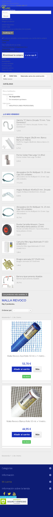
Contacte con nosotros (10, 3)
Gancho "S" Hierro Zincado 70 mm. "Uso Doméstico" (33, 121)
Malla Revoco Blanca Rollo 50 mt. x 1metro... (26, 421)
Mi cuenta (7, 481)
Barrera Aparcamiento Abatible (29, 276)
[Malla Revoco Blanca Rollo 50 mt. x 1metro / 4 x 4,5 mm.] (26, 401)
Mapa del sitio (7, 70)
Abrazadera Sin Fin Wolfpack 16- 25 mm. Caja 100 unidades (33, 208)
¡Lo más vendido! (11, 114)
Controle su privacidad (8, 497)
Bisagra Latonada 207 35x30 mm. (31, 259)
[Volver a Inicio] (4, 76)
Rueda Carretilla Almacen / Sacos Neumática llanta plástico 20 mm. (30, 225)
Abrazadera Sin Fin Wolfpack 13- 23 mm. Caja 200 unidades (33, 173)
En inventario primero (17, 99)
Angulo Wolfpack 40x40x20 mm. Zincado (33, 189)
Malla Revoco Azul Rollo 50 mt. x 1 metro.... (26, 355)
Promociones (7, 66)
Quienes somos (7, 68)
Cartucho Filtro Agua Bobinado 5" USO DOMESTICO (32, 242)
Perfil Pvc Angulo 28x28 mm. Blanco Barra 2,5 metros (31, 138)
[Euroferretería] (8, 9)
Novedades (6, 61)
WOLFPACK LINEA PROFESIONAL (21, 105)
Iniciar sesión (6, 1)
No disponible (14, 96)
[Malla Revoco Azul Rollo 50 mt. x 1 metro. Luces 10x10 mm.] (26, 336)
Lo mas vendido (7, 63)
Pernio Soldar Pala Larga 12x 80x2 (31, 155)
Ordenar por (7, 310)
